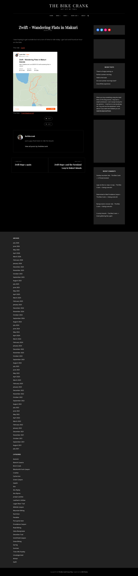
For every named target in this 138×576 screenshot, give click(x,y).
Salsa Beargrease (19, 531)
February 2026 (18, 260)
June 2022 (16, 411)
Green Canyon (18, 480)
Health (15, 483)
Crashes (16, 473)
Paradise (16, 517)
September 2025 (18, 277)
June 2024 (16, 329)
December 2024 (18, 308)
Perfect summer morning (103, 74)
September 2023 (18, 359)
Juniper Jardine (18, 497)
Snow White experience (103, 84)
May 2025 (16, 291)
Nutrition (16, 514)
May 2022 (16, 414)
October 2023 (17, 356)
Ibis (14, 486)
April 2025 (16, 294)
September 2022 (18, 401)
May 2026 (16, 250)
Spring (15, 545)
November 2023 (18, 353)
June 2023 (16, 370)
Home (51, 15)
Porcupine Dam (18, 521)
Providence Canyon (19, 524)
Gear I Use (74, 15)
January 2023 (17, 387)
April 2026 (16, 253)
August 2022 (17, 404)
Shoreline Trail (18, 534)
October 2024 (17, 315)
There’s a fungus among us (104, 71)
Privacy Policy (69, 572)
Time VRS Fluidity (19, 552)
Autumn (16, 459)
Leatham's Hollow (19, 500)
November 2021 (18, 435)
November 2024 (18, 311)
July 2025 (16, 284)
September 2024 (18, 318)
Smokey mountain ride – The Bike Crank (108, 175)
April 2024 (16, 335)
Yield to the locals (101, 78)
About (83, 15)
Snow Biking (17, 541)
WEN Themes (84, 572)
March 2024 (17, 339)
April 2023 (16, 377)
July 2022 (16, 407)
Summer (16, 548)
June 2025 (16, 287)
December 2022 (18, 390)
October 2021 (17, 438)
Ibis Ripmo (16, 493)
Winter (15, 558)
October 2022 (17, 397)
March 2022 (17, 421)
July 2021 (16, 449)
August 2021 (17, 445)
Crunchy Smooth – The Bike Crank (106, 213)
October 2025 (17, 274)
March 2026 (17, 257)
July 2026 (16, 243)
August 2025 (17, 281)
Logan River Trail (19, 504)
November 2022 (18, 394)
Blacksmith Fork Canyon (21, 469)
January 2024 (17, 346)
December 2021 (18, 431)
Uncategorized (18, 555)
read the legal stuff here (103, 111)
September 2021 (18, 442)
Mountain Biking (18, 510)
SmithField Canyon (19, 538)
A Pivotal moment (103, 178)
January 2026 (17, 263)
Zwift (23, 48)
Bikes (57, 15)
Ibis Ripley (16, 490)
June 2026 (16, 246)
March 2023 (17, 380)
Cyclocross (16, 476)
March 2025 (17, 298)
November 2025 (18, 270)
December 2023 (18, 349)
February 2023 (18, 383)
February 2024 (18, 342)
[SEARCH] (88, 15)
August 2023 (17, 363)
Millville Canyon (18, 507)
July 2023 (16, 366)
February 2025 (18, 301)
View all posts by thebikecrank (36, 146)
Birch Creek (17, 466)
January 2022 (17, 428)
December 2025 (18, 267)
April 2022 (16, 418)
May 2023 (16, 373)
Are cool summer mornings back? (106, 81)
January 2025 (17, 305)
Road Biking (17, 528)
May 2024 (16, 332)
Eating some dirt (107, 187)
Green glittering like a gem (104, 216)
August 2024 (17, 322)
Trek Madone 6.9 (27, 113)
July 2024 (16, 325)
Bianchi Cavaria (18, 462)
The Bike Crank (69, 5)
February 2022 (18, 425)
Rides (65, 15)
